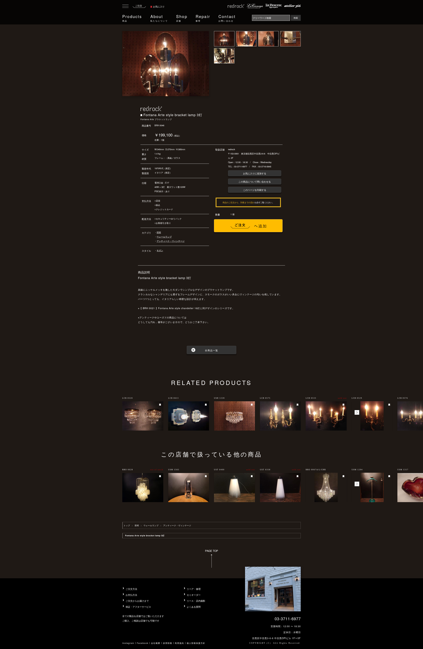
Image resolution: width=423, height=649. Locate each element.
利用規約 (179, 643)
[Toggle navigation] (125, 6)
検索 (296, 17)
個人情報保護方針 (196, 643)
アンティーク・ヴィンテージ (171, 241)
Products (132, 17)
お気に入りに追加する (254, 173)
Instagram (128, 643)
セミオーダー (194, 594)
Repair (203, 17)
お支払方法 (131, 594)
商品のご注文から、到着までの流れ (238, 202)
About (159, 17)
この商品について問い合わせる (254, 181)
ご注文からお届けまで (137, 600)
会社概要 (155, 643)
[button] (356, 412)
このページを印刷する (254, 189)
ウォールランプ (164, 236)
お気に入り (159, 6)
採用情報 (167, 643)
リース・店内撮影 (196, 600)
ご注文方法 (131, 589)
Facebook (142, 643)
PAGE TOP (211, 551)
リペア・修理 (194, 589)
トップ (127, 525)
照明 (159, 232)
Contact (227, 17)
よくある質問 (194, 606)
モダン (160, 250)
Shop (181, 17)
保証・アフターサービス (138, 606)
